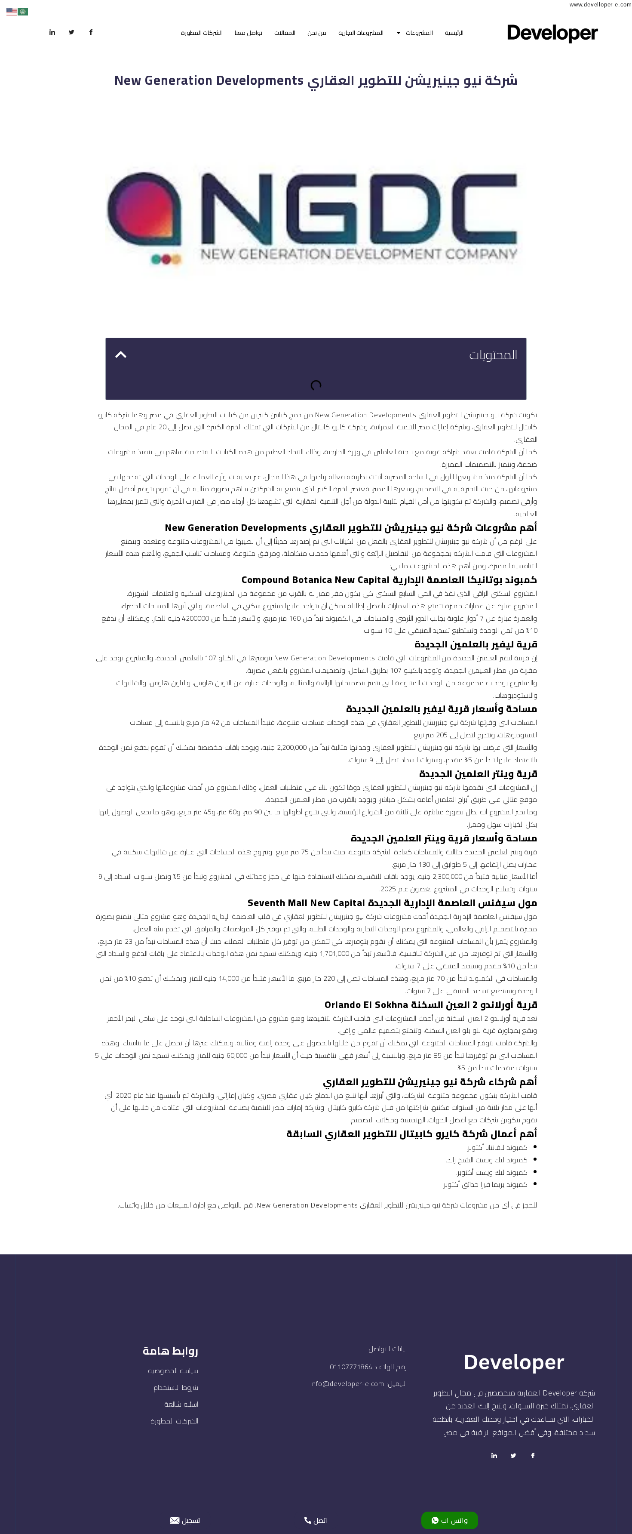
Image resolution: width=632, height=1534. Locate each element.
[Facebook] (91, 32)
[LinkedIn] (52, 32)
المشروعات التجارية (360, 32)
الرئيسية (454, 32)
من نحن (316, 32)
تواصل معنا (248, 32)
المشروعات (419, 32)
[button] (120, 354)
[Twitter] (71, 32)
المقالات (284, 32)
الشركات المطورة (202, 32)
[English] (12, 11)
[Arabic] (23, 11)
